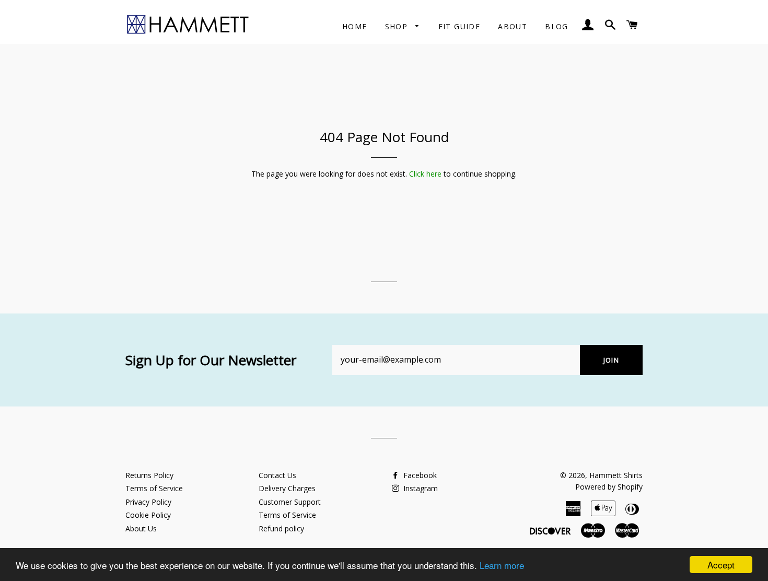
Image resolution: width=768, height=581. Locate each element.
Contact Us (277, 475)
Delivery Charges (287, 488)
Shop (398, 26)
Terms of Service (154, 488)
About (512, 26)
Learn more (502, 565)
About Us (141, 528)
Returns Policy (149, 475)
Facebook (419, 475)
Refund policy (281, 528)
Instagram (419, 488)
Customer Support (290, 502)
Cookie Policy (148, 515)
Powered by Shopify (609, 487)
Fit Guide (459, 26)
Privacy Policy (148, 502)
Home (354, 26)
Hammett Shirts (616, 475)
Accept (721, 564)
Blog (556, 26)
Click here (425, 174)
